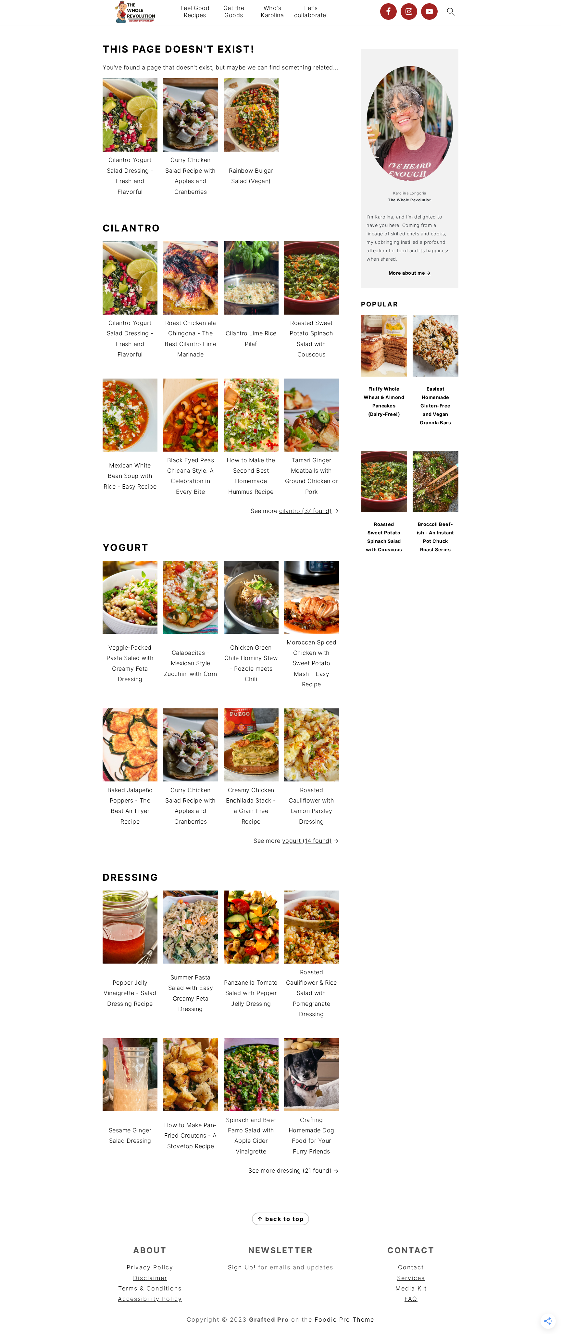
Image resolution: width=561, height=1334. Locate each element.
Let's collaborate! (311, 12)
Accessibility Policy (150, 1298)
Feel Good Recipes (195, 12)
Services (411, 1278)
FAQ (411, 1298)
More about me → (410, 273)
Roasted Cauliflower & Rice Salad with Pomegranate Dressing (311, 993)
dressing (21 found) (304, 1170)
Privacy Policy (150, 1267)
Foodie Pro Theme (344, 1319)
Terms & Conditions (150, 1288)
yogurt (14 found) (307, 840)
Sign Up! (242, 1267)
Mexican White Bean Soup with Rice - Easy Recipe (130, 476)
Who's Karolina (272, 12)
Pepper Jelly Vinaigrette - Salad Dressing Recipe (130, 993)
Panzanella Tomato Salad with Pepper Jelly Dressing (251, 993)
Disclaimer (150, 1278)
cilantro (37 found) (305, 510)
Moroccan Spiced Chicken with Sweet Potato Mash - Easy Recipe (312, 663)
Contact (411, 1267)
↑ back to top (280, 1219)
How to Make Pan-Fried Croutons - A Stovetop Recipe (190, 1136)
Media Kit (411, 1288)
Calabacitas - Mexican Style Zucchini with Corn (190, 663)
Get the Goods (233, 12)
